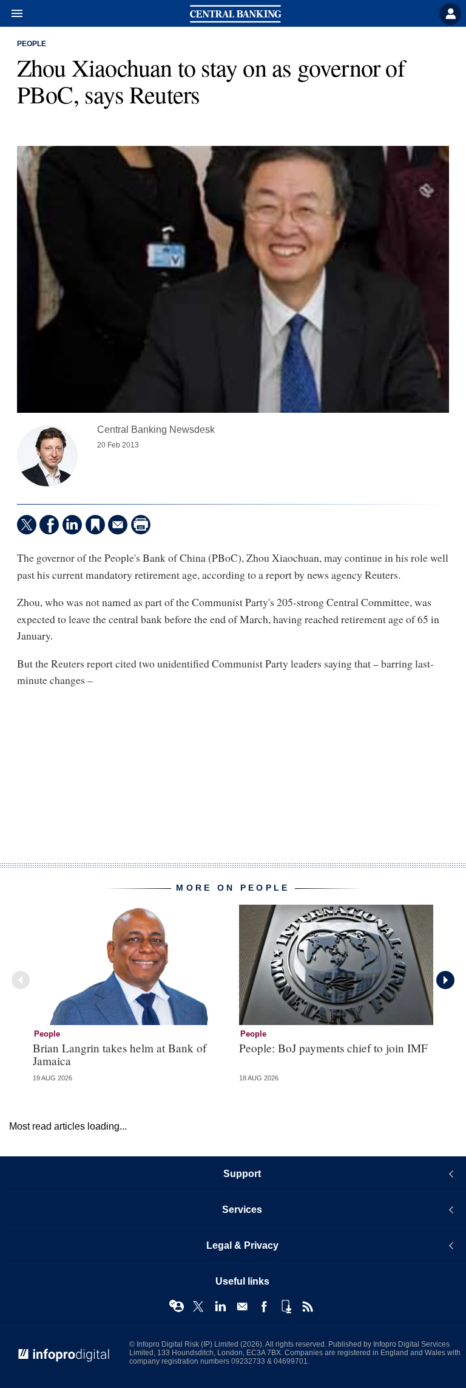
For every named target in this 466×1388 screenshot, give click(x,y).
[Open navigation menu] (11, 14)
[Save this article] (95, 524)
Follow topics (176, 1306)
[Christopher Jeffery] (47, 456)
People (31, 44)
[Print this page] (140, 524)
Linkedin (220, 1306)
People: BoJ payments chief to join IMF (333, 1047)
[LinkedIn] (72, 524)
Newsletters (242, 1306)
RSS (307, 1306)
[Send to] (117, 524)
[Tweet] (26, 524)
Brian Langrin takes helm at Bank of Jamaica (119, 1054)
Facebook (264, 1306)
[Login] (450, 14)
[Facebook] (49, 524)
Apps (286, 1306)
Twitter (198, 1306)
